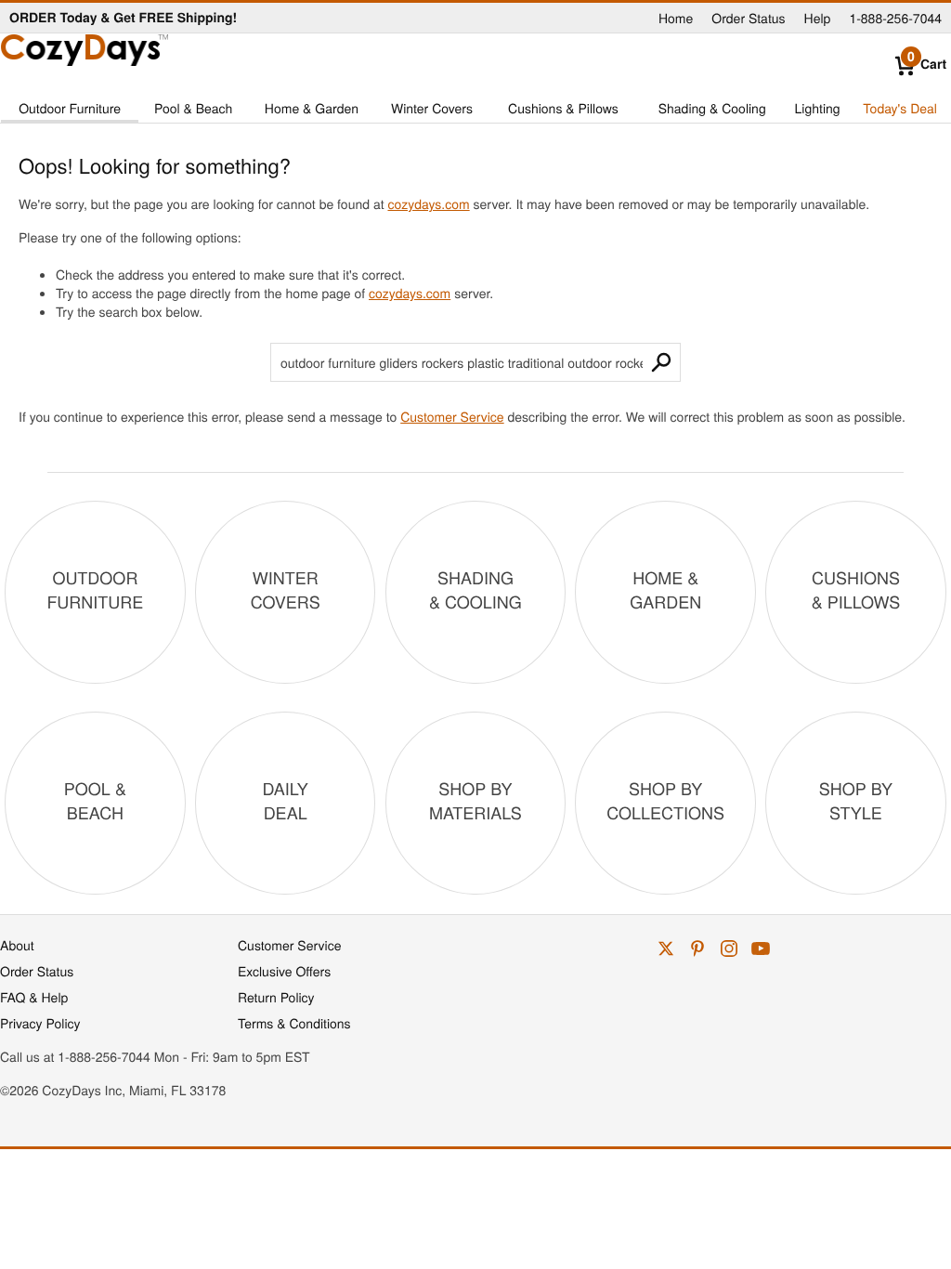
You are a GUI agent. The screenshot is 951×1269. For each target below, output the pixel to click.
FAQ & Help (34, 997)
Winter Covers (432, 107)
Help (817, 17)
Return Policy (276, 997)
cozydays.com (428, 203)
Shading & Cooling (712, 107)
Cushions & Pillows (563, 107)
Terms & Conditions (294, 1023)
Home (675, 17)
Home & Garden (311, 107)
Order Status (748, 17)
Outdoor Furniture (70, 107)
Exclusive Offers (284, 971)
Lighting (817, 107)
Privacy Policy (40, 1023)
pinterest (697, 948)
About (17, 944)
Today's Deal (900, 107)
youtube (760, 948)
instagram (729, 948)
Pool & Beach (193, 107)
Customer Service (451, 416)
